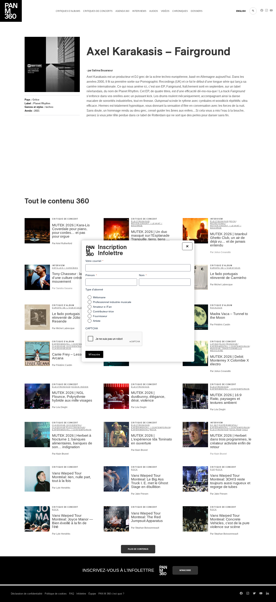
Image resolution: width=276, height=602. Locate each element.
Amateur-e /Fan (102, 306)
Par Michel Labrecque (221, 284)
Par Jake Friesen (139, 493)
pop (212, 469)
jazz (245, 430)
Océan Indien (79, 387)
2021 (36, 110)
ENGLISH (241, 11)
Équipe (92, 593)
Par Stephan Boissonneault (145, 527)
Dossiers (196, 11)
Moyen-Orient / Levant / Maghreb (146, 224)
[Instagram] (266, 11)
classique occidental (66, 346)
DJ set (214, 425)
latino (214, 344)
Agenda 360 (122, 11)
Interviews (139, 11)
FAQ (71, 593)
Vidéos (165, 11)
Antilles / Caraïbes (65, 268)
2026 (219, 308)
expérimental (140, 430)
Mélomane (99, 297)
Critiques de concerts (97, 11)
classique (59, 348)
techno (49, 107)
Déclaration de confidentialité (26, 593)
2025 (238, 268)
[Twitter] (254, 593)
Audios (153, 11)
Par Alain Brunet (60, 453)
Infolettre (81, 593)
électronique (140, 221)
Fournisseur (100, 316)
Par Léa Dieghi (59, 407)
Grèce (35, 99)
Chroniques (180, 11)
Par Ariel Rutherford (62, 243)
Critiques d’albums (68, 11)
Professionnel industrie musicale (112, 302)
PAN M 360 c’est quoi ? (111, 593)
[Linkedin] (267, 593)
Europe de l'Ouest (222, 268)
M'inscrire (185, 570)
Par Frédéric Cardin (220, 324)
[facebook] (261, 11)
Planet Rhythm (41, 103)
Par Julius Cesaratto (220, 252)
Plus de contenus (138, 549)
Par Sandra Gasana (62, 288)
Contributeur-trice (103, 311)
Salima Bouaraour (102, 70)
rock (232, 221)
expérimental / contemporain (71, 344)
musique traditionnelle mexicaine (226, 349)
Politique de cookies (56, 593)
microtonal (217, 223)
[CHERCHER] (253, 11)
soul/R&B (235, 430)
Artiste (96, 320)
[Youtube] (271, 11)
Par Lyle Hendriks (61, 487)
